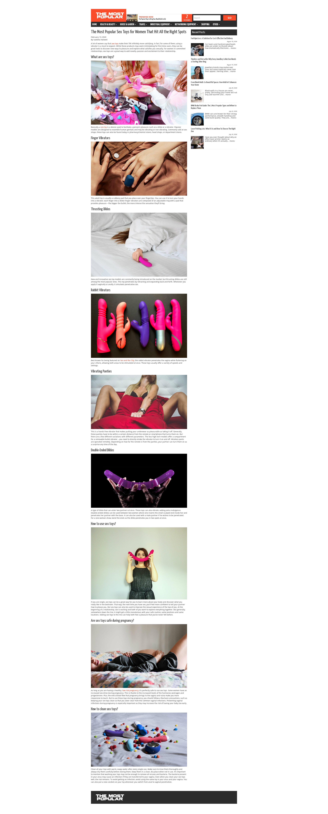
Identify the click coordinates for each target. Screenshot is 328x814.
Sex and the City (127, 360)
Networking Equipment (186, 24)
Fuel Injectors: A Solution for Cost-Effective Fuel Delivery (212, 38)
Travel (142, 24)
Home (94, 24)
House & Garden (127, 24)
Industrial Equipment (160, 24)
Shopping (205, 24)
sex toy (104, 127)
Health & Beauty (107, 24)
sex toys (115, 43)
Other (215, 24)
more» (233, 48)
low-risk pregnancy (130, 690)
